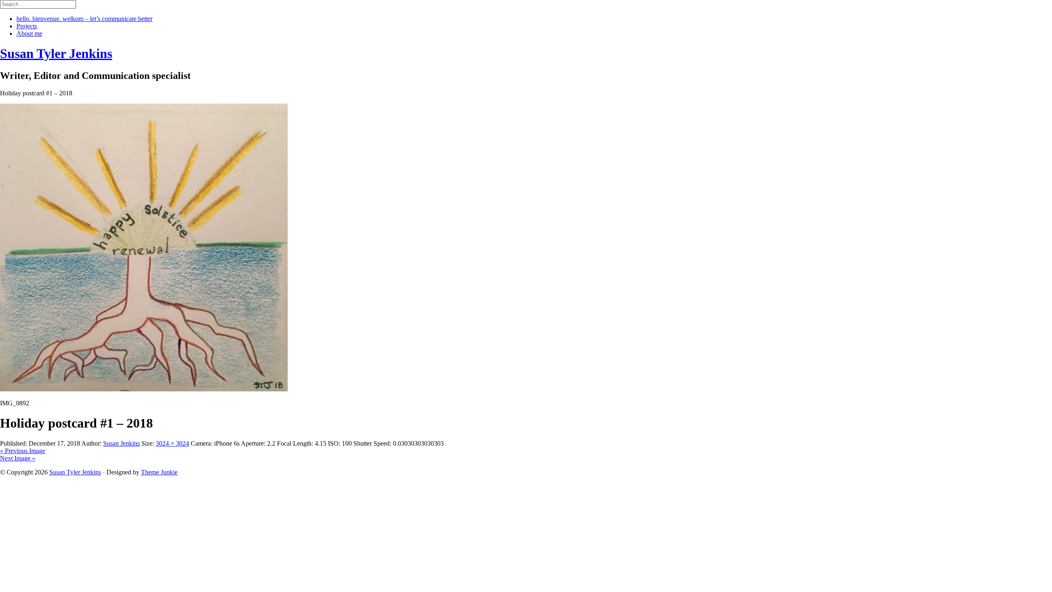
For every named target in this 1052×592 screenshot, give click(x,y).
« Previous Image (22, 450)
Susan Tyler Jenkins (75, 472)
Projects (26, 26)
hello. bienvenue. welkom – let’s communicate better (84, 18)
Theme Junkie (159, 472)
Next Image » (17, 458)
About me (29, 33)
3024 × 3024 (172, 443)
